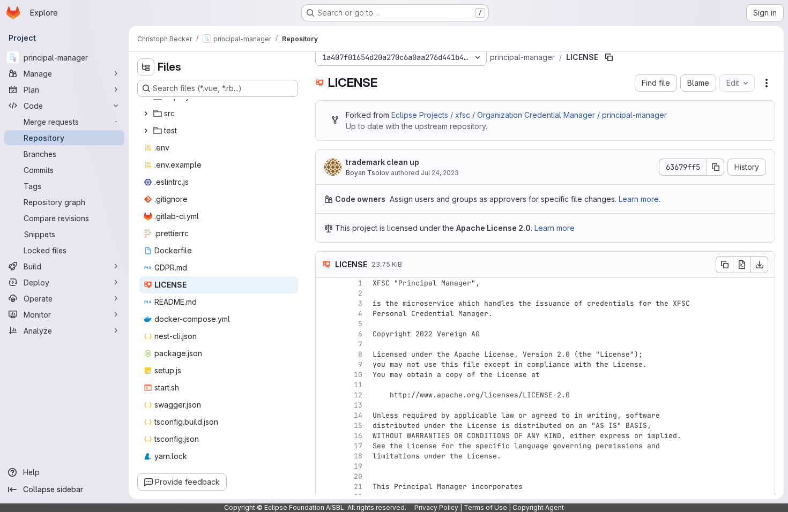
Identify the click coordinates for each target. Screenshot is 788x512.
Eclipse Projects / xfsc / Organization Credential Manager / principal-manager (529, 114)
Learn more (554, 227)
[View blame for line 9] (325, 364)
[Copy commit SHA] (715, 167)
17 (358, 445)
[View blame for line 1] (325, 283)
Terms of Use (485, 507)
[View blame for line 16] (325, 436)
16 (358, 435)
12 (358, 395)
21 (358, 486)
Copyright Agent (538, 507)
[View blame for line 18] (325, 456)
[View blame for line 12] (325, 395)
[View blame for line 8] (325, 354)
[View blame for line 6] (325, 334)
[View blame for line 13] (325, 405)
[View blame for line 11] (325, 385)
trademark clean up (382, 162)
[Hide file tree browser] (145, 67)
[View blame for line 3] (325, 303)
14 (358, 415)
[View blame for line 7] (325, 344)
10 (358, 374)
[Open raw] (741, 264)
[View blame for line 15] (325, 425)
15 (358, 425)
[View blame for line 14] (325, 415)
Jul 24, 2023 (440, 173)
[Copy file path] (609, 57)
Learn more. (639, 199)
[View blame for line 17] (325, 446)
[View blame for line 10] (325, 375)
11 (358, 384)
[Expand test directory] (145, 130)
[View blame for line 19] (325, 466)
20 (358, 476)
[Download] (759, 264)
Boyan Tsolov (367, 173)
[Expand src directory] (145, 113)
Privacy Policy (436, 507)
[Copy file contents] (724, 264)
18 (358, 456)
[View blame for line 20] (325, 476)
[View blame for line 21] (325, 486)
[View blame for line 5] (325, 324)
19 (358, 466)
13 (358, 405)
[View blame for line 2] (325, 293)
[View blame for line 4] (325, 313)
